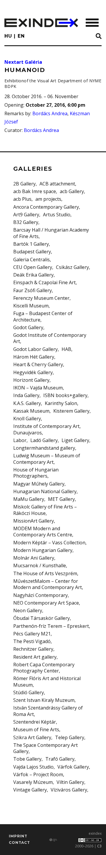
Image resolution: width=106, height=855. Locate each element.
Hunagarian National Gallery (45, 491)
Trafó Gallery (59, 759)
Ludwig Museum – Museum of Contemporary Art (46, 458)
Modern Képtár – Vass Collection (49, 542)
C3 (99, 846)
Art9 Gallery (26, 214)
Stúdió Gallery (28, 692)
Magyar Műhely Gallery (38, 484)
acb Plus (22, 199)
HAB (66, 349)
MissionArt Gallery (33, 521)
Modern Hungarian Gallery (42, 550)
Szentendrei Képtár (34, 722)
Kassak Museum (31, 411)
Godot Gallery (28, 327)
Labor (19, 440)
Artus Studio (56, 214)
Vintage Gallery (30, 790)
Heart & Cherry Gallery (38, 364)
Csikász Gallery (72, 267)
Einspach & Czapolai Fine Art (44, 282)
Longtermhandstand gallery (44, 448)
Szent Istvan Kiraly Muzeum (43, 700)
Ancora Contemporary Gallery (46, 207)
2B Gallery (24, 183)
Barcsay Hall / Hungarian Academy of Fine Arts (51, 233)
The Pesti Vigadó (32, 641)
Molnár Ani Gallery (33, 558)
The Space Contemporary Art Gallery (45, 748)
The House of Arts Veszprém (45, 573)
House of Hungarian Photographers (36, 472)
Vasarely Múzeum (33, 782)
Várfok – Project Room (38, 774)
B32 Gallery (25, 222)
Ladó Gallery (44, 440)
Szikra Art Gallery (32, 737)
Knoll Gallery (27, 418)
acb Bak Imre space (34, 191)
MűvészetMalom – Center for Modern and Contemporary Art (47, 584)
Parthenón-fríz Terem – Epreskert (51, 626)
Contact (19, 842)
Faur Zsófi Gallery (32, 290)
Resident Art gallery (35, 657)
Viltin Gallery (70, 782)
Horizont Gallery (31, 380)
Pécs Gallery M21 (32, 633)
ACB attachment (57, 183)
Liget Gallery (75, 440)
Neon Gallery (27, 610)
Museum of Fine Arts (36, 729)
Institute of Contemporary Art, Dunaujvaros (47, 429)
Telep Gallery (69, 737)
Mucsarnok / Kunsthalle (39, 565)
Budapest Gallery (32, 251)
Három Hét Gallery (33, 357)
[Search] (99, 36)
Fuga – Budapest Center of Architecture (42, 316)
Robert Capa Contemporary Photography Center (43, 667)
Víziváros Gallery (69, 790)
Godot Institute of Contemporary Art (49, 338)
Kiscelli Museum (31, 305)
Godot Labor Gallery (35, 349)
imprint (18, 836)
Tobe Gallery (27, 759)
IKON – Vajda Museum (38, 387)
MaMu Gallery (28, 499)
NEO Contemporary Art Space (46, 603)
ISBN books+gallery (65, 395)
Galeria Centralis (31, 259)
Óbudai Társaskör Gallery (41, 618)
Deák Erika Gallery (33, 275)
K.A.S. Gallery (27, 403)
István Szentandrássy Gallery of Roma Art (48, 711)
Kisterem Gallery (71, 411)
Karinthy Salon (61, 403)
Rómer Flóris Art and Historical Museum (47, 681)
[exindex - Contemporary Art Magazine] (41, 23)
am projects (48, 199)
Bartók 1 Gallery (31, 244)
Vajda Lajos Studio (33, 767)
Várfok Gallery (73, 767)
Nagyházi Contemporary (40, 595)
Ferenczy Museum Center (41, 298)
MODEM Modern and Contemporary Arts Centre (42, 531)
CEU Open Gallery (32, 267)
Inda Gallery (26, 395)
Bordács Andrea (49, 113)
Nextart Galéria (23, 62)
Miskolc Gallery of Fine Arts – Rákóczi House (45, 509)
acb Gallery (72, 191)
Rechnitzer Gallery (33, 649)
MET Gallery (61, 499)
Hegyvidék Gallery (33, 372)
